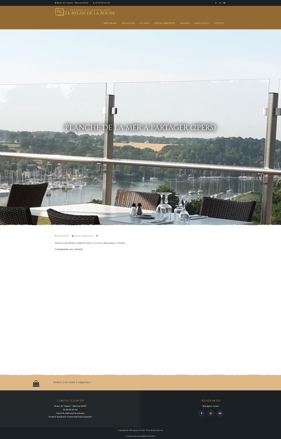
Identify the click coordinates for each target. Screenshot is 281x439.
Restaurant (110, 23)
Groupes (185, 23)
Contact (219, 23)
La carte (144, 23)
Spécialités (128, 23)
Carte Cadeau (201, 23)
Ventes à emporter (164, 23)
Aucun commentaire (84, 236)
